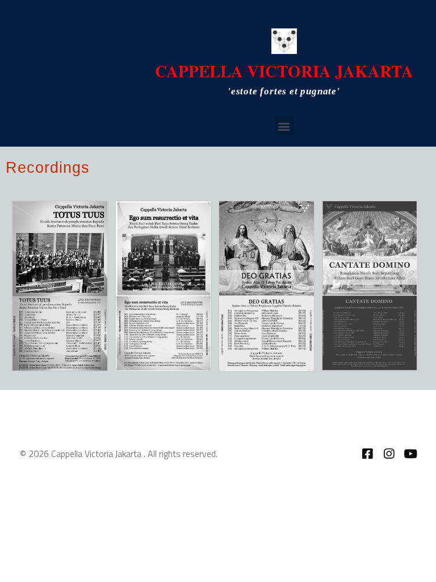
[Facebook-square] (367, 454)
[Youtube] (410, 454)
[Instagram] (389, 454)
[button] (284, 126)
